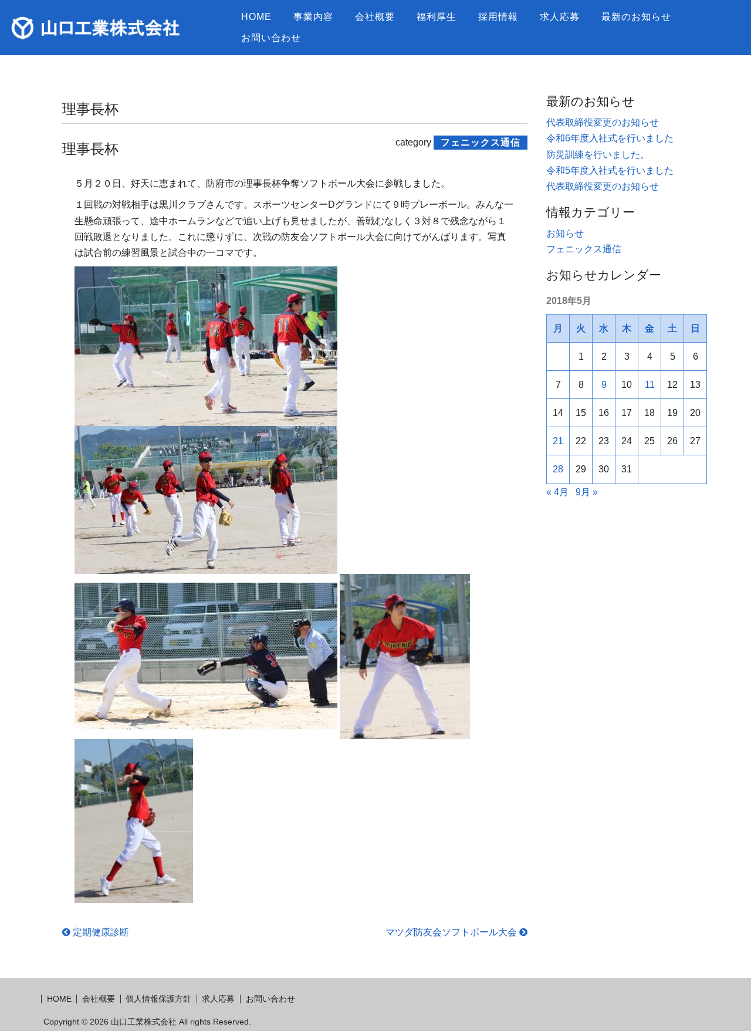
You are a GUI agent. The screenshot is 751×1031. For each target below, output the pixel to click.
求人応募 (560, 17)
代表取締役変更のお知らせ (602, 122)
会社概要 (375, 17)
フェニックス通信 (583, 249)
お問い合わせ (271, 38)
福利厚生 (436, 17)
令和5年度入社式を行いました (610, 170)
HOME (256, 17)
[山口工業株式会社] (119, 28)
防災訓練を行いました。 (597, 155)
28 (558, 469)
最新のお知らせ (636, 17)
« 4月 (557, 492)
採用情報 (498, 17)
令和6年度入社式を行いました (610, 138)
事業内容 (313, 17)
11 (650, 385)
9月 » (587, 492)
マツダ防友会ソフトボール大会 (452, 932)
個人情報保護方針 (158, 999)
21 (558, 441)
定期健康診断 (99, 932)
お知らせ (565, 233)
